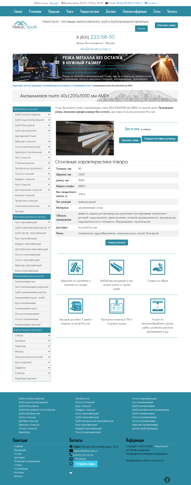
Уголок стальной (28, 428)
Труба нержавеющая (87, 417)
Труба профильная (25, 130)
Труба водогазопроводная (29, 120)
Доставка (111, 11)
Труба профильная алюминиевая (150, 409)
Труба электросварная (27, 114)
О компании (35, 11)
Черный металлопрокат (25, 109)
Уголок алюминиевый (26, 319)
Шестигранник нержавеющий (31, 249)
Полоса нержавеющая (27, 254)
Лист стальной (23, 157)
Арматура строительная (28, 152)
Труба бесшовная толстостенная (37, 409)
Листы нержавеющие (87, 413)
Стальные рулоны (24, 163)
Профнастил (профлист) (29, 168)
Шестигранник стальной (28, 190)
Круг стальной (23, 184)
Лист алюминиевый (142, 402)
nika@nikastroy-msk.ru (129, 3)
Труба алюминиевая (143, 406)
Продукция (54, 11)
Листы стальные (27, 417)
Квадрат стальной (25, 179)
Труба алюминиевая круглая (30, 292)
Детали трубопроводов (145, 428)
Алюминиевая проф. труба (30, 297)
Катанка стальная (24, 195)
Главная (18, 11)
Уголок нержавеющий (27, 260)
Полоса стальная (24, 173)
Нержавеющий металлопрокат (29, 216)
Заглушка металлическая (29, 357)
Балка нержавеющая (26, 270)
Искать (141, 28)
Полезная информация (135, 11)
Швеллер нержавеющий (28, 265)
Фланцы (19, 351)
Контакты (172, 11)
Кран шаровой (23, 362)
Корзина (152, 3)
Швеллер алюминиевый (145, 424)
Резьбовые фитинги (25, 378)
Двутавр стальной (28, 421)
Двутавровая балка (25, 136)
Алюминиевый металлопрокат (56, 86)
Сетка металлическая (27, 206)
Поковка (19, 211)
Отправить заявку (166, 25)
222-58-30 (95, 37)
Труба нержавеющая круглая (31, 227)
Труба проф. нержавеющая (30, 233)
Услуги (70, 11)
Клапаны (19, 373)
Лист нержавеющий (26, 222)
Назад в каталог (116, 242)
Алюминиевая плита (81, 86)
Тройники (20, 340)
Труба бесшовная (25, 125)
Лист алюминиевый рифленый (31, 287)
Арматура (24, 432)
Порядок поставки (89, 11)
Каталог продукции (32, 86)
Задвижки (20, 367)
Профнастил (82, 398)
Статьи (157, 11)
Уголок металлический (27, 146)
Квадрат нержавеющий (28, 243)
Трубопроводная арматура (27, 330)
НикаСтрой (17, 86)
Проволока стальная (26, 200)
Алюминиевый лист (25, 281)
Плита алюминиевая (143, 413)
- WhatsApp (79, 458)
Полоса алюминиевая (27, 313)
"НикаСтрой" (161, 446)
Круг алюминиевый (25, 303)
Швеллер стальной (25, 141)
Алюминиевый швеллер (28, 324)
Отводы (19, 335)
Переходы (20, 346)
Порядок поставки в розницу (159, 138)
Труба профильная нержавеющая (94, 421)
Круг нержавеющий (26, 238)
